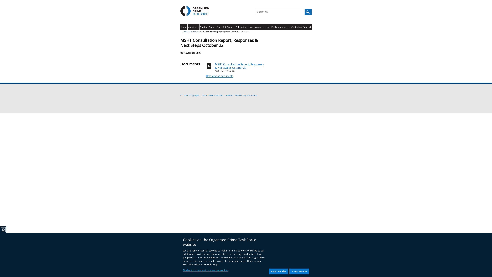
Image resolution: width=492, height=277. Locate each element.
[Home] (194, 11)
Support (307, 27)
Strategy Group (207, 27)
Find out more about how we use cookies (205, 270)
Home (184, 27)
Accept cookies (299, 271)
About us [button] (192, 27)
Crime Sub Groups (225, 27)
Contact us (296, 27)
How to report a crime (259, 27)
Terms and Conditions (212, 95)
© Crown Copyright (189, 95)
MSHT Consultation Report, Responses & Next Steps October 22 (239, 67)
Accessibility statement (246, 95)
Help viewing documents (219, 75)
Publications (241, 27)
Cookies (229, 95)
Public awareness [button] (279, 27)
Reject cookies (278, 271)
